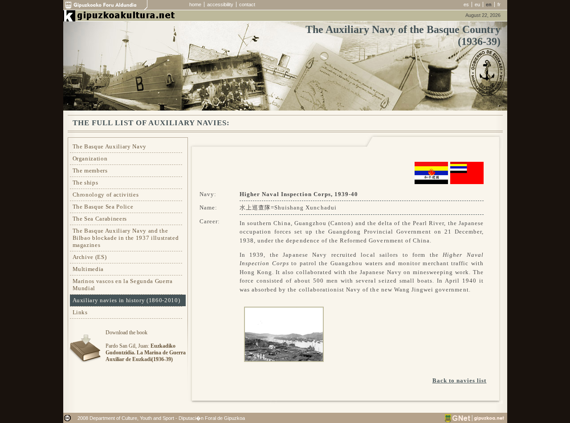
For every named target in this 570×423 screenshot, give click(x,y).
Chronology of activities (106, 194)
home (195, 4)
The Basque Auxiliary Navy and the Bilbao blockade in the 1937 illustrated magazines (126, 237)
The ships (85, 182)
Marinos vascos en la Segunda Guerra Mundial (123, 285)
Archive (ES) (90, 257)
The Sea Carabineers (100, 218)
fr (499, 4)
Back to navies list (459, 380)
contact (247, 4)
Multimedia (88, 269)
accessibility (220, 4)
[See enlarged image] (282, 332)
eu (477, 4)
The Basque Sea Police (103, 206)
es (466, 4)
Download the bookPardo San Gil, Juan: (146, 345)
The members (90, 170)
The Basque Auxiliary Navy (110, 146)
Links (80, 312)
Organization (90, 158)
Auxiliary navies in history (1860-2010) (126, 300)
